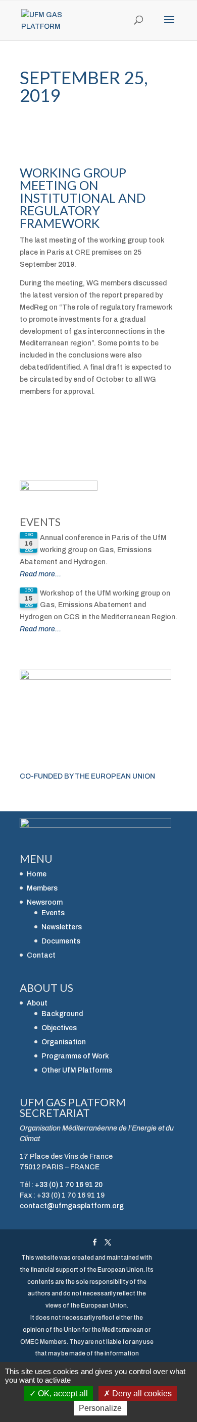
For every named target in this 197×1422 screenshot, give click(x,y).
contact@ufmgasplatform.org (72, 1206)
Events (40, 521)
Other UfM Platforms (76, 1070)
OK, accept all (62, 1393)
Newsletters (61, 927)
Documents (60, 941)
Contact (41, 955)
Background (62, 1014)
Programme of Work (75, 1056)
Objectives (59, 1028)
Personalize (100, 1408)
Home (36, 874)
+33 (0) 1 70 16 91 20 (69, 1185)
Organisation (63, 1042)
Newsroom (45, 902)
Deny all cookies (141, 1393)
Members (42, 888)
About (37, 1003)
